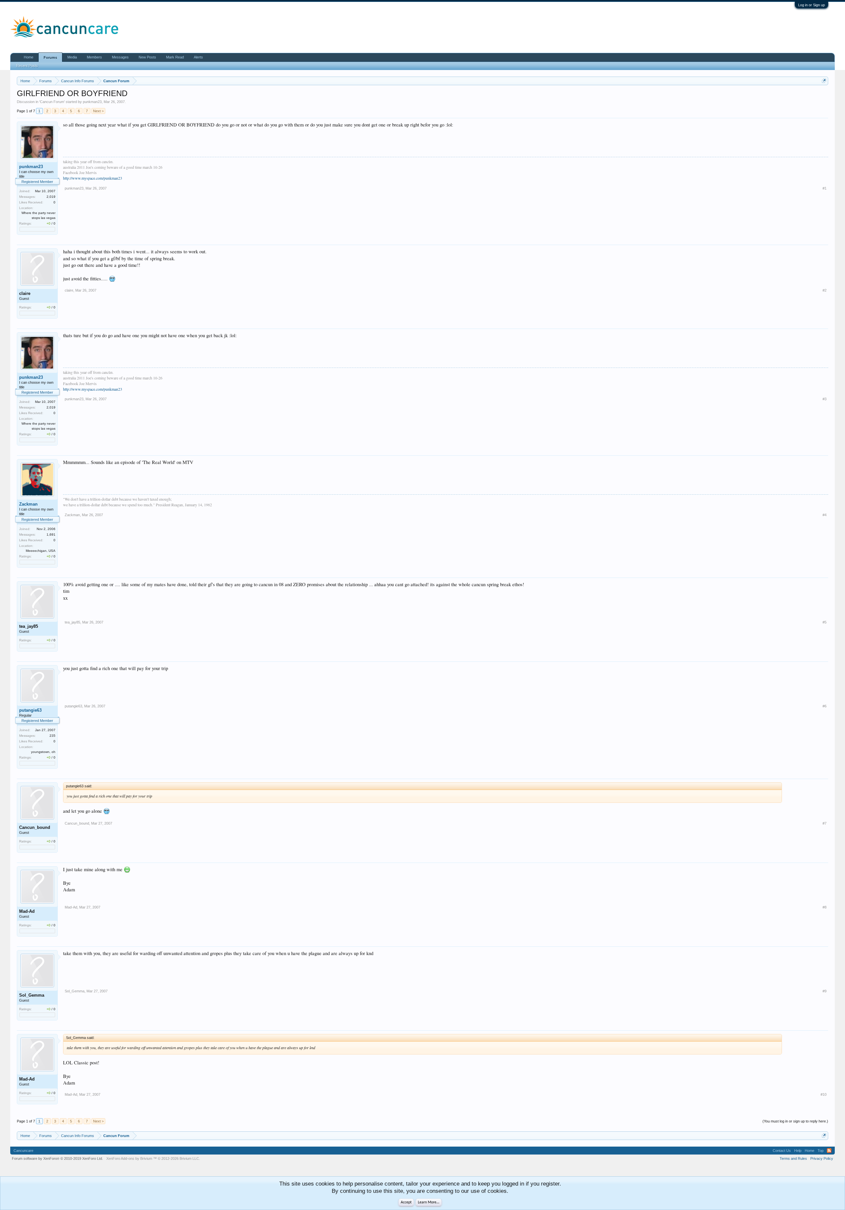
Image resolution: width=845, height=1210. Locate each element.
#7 (825, 823)
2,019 (51, 196)
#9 (825, 991)
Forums (50, 57)
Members (94, 57)
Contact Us (782, 1151)
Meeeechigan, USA (40, 550)
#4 (825, 515)
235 (52, 735)
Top (821, 1151)
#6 (825, 706)
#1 (825, 188)
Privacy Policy (821, 1158)
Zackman (28, 504)
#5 (825, 622)
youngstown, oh (43, 752)
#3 (825, 399)
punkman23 (92, 102)
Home (28, 57)
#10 (824, 1094)
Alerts (198, 57)
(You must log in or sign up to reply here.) (795, 1121)
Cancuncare (23, 1151)
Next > (98, 111)
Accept (406, 1202)
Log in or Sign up (811, 5)
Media (72, 57)
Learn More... (428, 1202)
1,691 (51, 534)
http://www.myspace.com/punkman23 (92, 178)
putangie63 (30, 710)
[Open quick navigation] (824, 81)
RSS (829, 1150)
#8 (825, 907)
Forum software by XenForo (57, 1158)
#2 (825, 290)
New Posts (147, 57)
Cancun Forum (52, 102)
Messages (120, 57)
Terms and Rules (793, 1158)
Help (797, 1151)
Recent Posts (27, 66)
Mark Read (175, 57)
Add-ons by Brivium (153, 1158)
